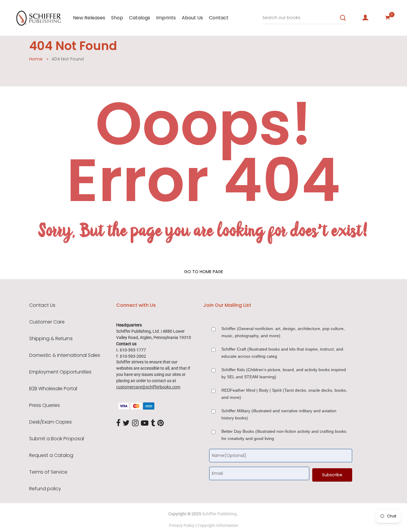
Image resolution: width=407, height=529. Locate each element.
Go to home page (203, 272)
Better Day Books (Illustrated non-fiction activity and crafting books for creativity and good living (283, 435)
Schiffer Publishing (219, 513)
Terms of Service (48, 472)
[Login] (365, 17)
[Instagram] (135, 423)
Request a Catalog (51, 455)
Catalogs (139, 17)
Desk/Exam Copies (50, 422)
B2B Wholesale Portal (53, 388)
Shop (117, 17)
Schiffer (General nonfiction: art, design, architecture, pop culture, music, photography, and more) (283, 332)
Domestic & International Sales (64, 355)
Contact (219, 17)
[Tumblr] (153, 423)
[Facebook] (118, 423)
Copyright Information (217, 525)
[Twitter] (126, 423)
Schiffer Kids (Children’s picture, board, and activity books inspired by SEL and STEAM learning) (283, 373)
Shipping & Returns (51, 338)
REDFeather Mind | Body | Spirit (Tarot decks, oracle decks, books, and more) (284, 394)
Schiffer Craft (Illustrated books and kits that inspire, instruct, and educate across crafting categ (282, 353)
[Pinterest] (160, 423)
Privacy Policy (182, 525)
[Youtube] (144, 423)
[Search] (343, 17)
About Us (192, 17)
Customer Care (47, 322)
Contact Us (42, 305)
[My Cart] (388, 17)
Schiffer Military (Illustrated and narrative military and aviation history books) (278, 414)
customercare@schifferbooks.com (148, 387)
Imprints (166, 17)
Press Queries (44, 405)
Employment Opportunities (60, 372)
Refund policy (45, 488)
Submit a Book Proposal (56, 438)
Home (36, 59)
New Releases (89, 17)
